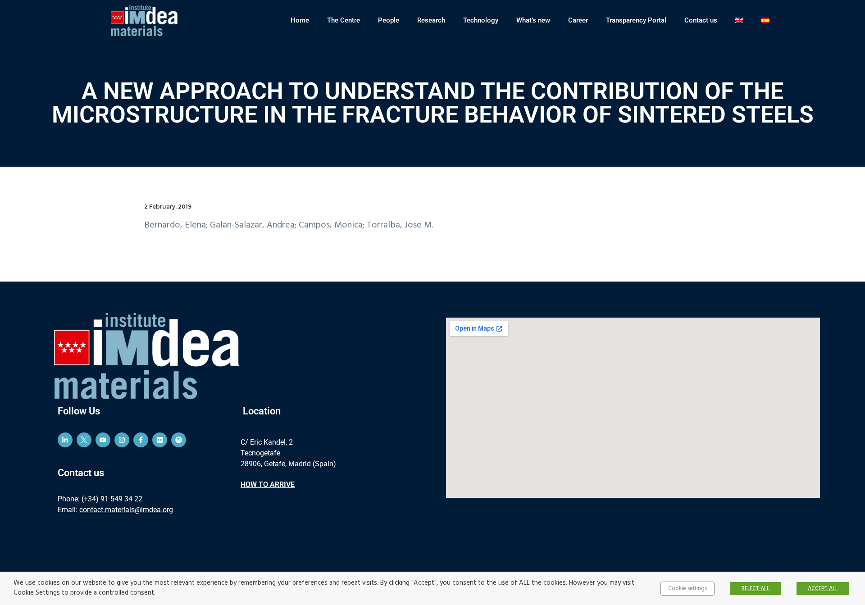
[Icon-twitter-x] (84, 439)
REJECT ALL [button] (755, 588)
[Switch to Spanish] (765, 20)
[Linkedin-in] (65, 439)
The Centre (343, 20)
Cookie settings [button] (687, 588)
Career (578, 20)
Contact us (700, 20)
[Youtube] (103, 439)
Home (300, 20)
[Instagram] (121, 439)
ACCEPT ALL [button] (823, 588)
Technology (480, 20)
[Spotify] (178, 439)
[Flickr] (159, 439)
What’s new (533, 20)
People (388, 20)
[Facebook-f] (140, 439)
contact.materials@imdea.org (126, 509)
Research (431, 20)
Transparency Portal (636, 20)
